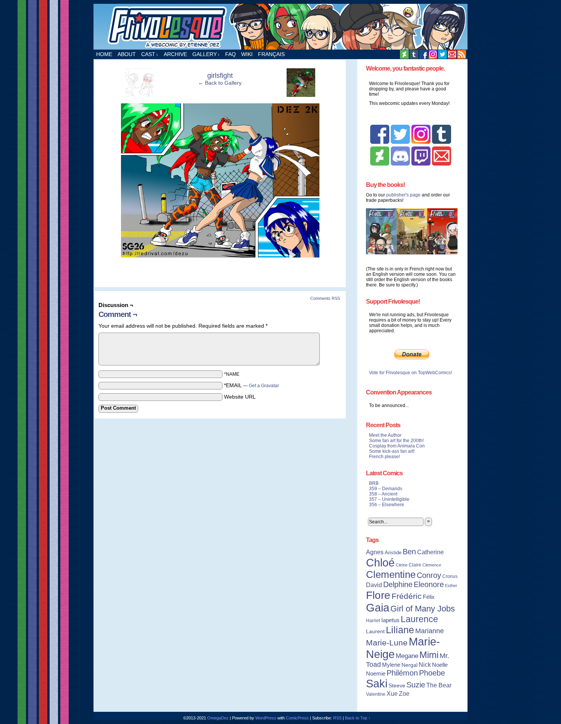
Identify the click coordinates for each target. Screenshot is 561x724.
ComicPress (297, 718)
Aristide (393, 552)
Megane (407, 656)
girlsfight (220, 75)
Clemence (431, 565)
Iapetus (390, 620)
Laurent (375, 631)
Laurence (419, 619)
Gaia (377, 608)
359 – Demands (385, 488)
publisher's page (403, 195)
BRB (374, 483)
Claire (415, 565)
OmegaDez (218, 718)
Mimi (428, 655)
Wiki (247, 54)
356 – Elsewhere (386, 504)
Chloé (380, 562)
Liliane (400, 629)
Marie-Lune (387, 642)
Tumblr (414, 54)
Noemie (375, 674)
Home (104, 54)
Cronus (450, 576)
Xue (392, 693)
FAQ (230, 54)
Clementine (391, 574)
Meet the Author (385, 435)
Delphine (398, 584)
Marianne (429, 631)
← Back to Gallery (220, 83)
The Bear (438, 685)
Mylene (391, 665)
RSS (461, 54)
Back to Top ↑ (358, 718)
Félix (429, 597)
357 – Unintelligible (389, 499)
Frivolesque (281, 27)
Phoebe (432, 673)
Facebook (423, 54)
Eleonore (429, 584)
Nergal (409, 665)
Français (271, 54)
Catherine (430, 552)
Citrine (402, 565)
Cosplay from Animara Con (397, 446)
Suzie (415, 685)
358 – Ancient (383, 494)
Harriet (373, 620)
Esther (451, 585)
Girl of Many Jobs (422, 608)
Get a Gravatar (264, 385)
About (127, 54)
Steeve (397, 686)
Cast (149, 54)
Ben (409, 551)
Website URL (240, 397)
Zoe (404, 693)
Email (452, 54)
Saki (376, 683)
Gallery (206, 54)
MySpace (433, 54)
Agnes (375, 552)
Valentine (375, 694)
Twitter (442, 54)
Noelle (440, 664)
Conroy (429, 575)
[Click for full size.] (220, 256)
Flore (378, 595)
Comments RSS (325, 298)
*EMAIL (251, 385)
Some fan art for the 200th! (396, 440)
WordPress (265, 718)
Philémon (402, 673)
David (374, 585)
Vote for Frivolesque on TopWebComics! (410, 372)
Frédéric (407, 596)
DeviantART (404, 54)
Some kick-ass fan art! (391, 451)
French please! (384, 456)
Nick (425, 664)
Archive (175, 54)
